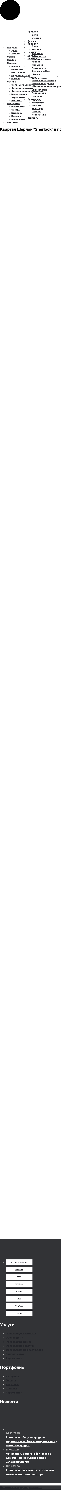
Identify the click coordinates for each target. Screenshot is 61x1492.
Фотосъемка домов (18, 1341)
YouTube (19, 1306)
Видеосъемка (15, 1354)
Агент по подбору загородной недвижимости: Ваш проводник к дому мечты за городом (31, 1441)
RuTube (19, 1291)
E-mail (19, 1313)
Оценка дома (14, 1337)
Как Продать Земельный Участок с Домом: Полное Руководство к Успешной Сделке (28, 1457)
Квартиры (12, 1384)
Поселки (11, 1388)
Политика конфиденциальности (21, 1487)
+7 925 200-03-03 (19, 1262)
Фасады (11, 1380)
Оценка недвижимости (21, 1333)
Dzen (19, 1299)
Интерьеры (13, 1376)
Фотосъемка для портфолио (24, 1350)
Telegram (19, 1270)
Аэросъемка (14, 1358)
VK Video (19, 1284)
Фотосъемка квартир (20, 1345)
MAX (19, 1277)
